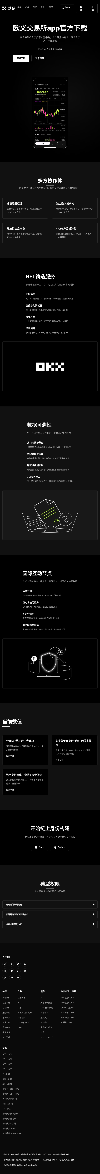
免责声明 (6, 1022)
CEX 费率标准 (46, 1007)
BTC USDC (7, 1054)
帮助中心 (44, 1022)
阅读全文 (10, 756)
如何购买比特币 (9, 1118)
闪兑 (19, 1002)
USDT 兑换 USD (68, 1007)
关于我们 (6, 997)
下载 (93, 8)
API (42, 997)
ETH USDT (7, 1069)
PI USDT (6, 1074)
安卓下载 (39, 58)
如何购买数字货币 (10, 1113)
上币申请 (44, 1012)
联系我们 (6, 1007)
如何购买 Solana (9, 1128)
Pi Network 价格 (9, 1099)
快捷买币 (21, 997)
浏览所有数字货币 (25, 1012)
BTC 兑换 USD (67, 997)
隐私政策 (6, 1017)
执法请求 (6, 1032)
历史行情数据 (46, 1002)
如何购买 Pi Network (11, 1133)
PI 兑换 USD (66, 1022)
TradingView (23, 1022)
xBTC (20, 1027)
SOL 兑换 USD (67, 1012)
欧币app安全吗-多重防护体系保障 (56, 1154)
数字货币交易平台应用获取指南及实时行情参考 (22, 1160)
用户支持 (44, 1017)
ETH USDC (7, 1059)
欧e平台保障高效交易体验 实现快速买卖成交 (21, 1165)
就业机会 (6, 1002)
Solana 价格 (7, 1104)
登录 (81, 8)
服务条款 (6, 1012)
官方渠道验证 (46, 1027)
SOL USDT (7, 1079)
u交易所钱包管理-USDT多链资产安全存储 (58, 1160)
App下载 (6, 1037)
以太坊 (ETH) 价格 (10, 1094)
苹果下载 (21, 58)
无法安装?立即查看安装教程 (50, 49)
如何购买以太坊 (9, 1123)
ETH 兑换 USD (67, 1002)
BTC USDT (7, 1064)
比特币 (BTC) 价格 (10, 1089)
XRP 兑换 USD (67, 1017)
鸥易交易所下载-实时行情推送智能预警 (26, 1154)
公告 (42, 1032)
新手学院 (21, 1017)
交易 (19, 1007)
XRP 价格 (6, 1108)
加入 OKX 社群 (46, 1037)
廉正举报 (6, 1027)
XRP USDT (7, 1084)
